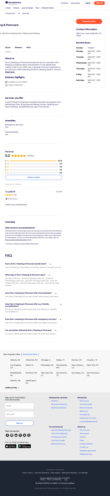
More (37, 8)
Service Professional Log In (61, 430)
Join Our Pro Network (59, 434)
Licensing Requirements (89, 421)
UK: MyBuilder (83, 473)
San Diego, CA (78, 373)
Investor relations (86, 444)
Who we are (84, 434)
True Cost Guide (86, 404)
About (8, 47)
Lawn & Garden (27, 8)
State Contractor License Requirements (20, 228)
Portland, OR (31, 373)
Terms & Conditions (68, 483)
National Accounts (58, 444)
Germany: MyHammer (42, 473)
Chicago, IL (46, 360)
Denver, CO (77, 360)
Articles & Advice (47, 8)
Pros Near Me (85, 415)
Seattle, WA (15, 380)
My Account (84, 401)
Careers (83, 437)
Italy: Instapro (55, 473)
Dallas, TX (60, 360)
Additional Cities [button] (11, 388)
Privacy (42, 478)
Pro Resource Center (59, 437)
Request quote (89, 21)
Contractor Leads (58, 440)
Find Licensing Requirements (16, 240)
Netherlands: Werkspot (69, 473)
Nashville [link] (25, 13)
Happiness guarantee (88, 451)
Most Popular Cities (11, 354)
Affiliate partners (86, 454)
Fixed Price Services (58, 408)
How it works (84, 430)
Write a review (34, 177)
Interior (8, 8)
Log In (88, 3)
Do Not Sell (57, 478)
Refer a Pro (84, 411)
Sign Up (99, 3)
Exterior (16, 8)
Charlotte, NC (32, 360)
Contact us (84, 447)
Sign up (19, 423)
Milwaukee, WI (47, 365)
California (49, 478)
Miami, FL (30, 365)
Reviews (18, 47)
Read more (10, 72)
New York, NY (93, 365)
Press (82, 440)
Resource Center (86, 408)
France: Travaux (27, 473)
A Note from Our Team (88, 418)
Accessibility (66, 479)
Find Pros (54, 401)
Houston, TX (92, 360)
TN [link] (19, 13)
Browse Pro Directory (59, 404)
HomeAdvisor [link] (10, 13)
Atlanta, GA (15, 360)
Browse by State (30, 354)
